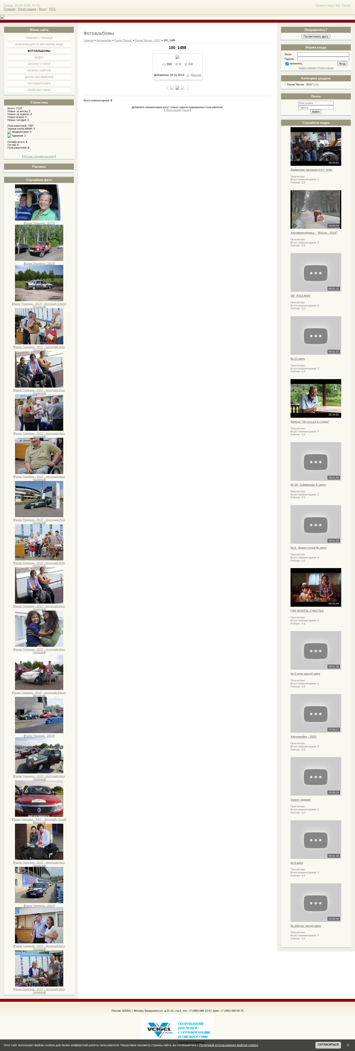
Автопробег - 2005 (303, 736)
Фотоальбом (104, 40)
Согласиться (328, 1044)
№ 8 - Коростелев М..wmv (309, 548)
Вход (42, 9)
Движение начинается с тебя (311, 170)
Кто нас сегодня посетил (39, 156)
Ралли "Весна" (123, 40)
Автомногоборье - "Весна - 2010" (314, 233)
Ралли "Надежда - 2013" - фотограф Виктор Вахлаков (39, 694)
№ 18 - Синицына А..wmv (308, 485)
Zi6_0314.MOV (300, 296)
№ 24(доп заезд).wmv (306, 926)
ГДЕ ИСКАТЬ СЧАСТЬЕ (307, 611)
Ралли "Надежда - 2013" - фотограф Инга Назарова (39, 348)
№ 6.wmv (297, 863)
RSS (52, 9)
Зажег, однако (301, 799)
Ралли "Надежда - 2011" (39, 223)
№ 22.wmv (298, 359)
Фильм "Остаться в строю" (310, 422)
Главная (9, 9)
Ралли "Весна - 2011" (300, 84)
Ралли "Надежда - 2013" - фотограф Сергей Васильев (39, 305)
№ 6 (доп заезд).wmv (305, 673)
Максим (196, 75)
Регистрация (27, 9)
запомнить (295, 63)
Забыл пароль (307, 67)
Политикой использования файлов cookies (228, 1045)
